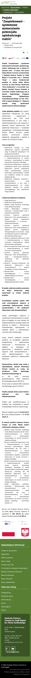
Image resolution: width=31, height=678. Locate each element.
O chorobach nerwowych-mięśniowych (14, 568)
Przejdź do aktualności (9, 551)
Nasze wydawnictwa (8, 582)
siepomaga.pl (6, 607)
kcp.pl (3, 603)
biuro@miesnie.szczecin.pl (14, 642)
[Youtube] (13, 649)
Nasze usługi (5, 561)
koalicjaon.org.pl (7, 596)
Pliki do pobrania (7, 558)
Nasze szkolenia (6, 579)
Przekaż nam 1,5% (7, 565)
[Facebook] (23, 52)
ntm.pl (3, 610)
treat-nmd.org (6, 600)
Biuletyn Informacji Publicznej (11, 572)
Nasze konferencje (7, 575)
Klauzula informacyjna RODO (20, 669)
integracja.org (6, 593)
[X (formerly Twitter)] (27, 52)
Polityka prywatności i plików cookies (17, 672)
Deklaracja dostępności (22, 674)
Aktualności (5, 43)
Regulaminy (5, 554)
